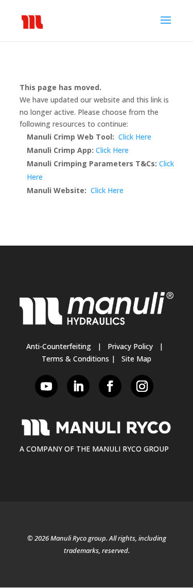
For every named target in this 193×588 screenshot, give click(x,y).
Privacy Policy (130, 346)
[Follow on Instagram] (142, 386)
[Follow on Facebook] (110, 386)
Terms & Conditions (75, 359)
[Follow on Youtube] (46, 386)
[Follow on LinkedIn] (78, 386)
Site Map (136, 359)
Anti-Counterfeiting (58, 346)
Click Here (134, 137)
